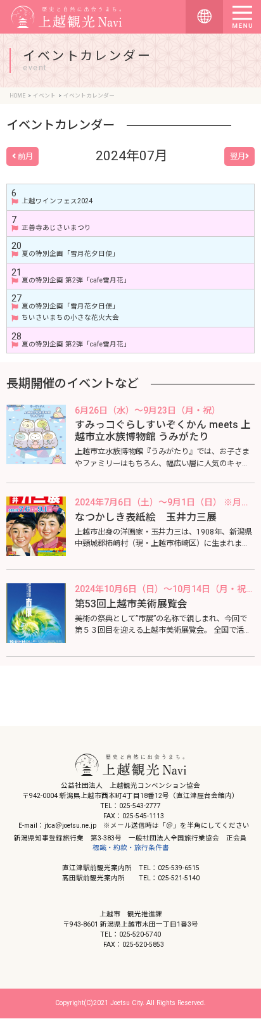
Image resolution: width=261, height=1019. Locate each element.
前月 (24, 156)
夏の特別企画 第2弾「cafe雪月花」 (76, 280)
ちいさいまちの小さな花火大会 (70, 318)
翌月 (237, 156)
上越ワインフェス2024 (57, 201)
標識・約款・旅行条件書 (130, 848)
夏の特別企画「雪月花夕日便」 (70, 254)
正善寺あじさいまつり (56, 228)
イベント (44, 95)
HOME (17, 95)
